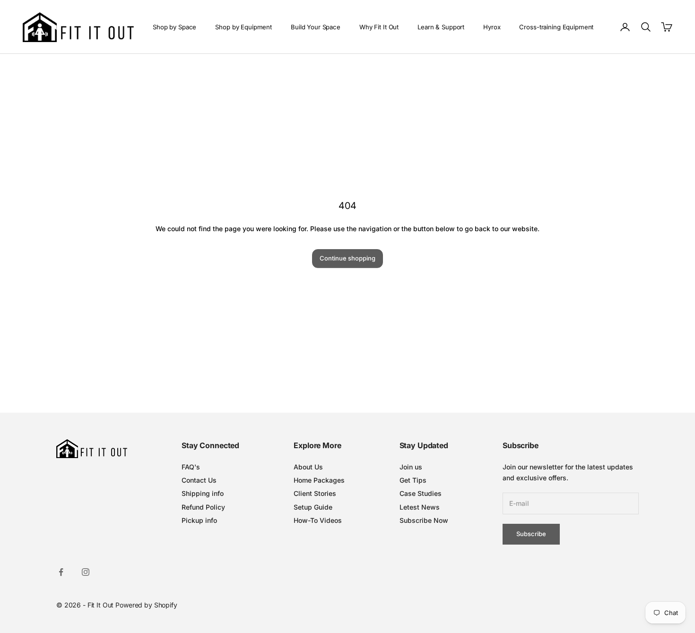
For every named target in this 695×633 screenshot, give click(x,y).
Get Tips (413, 480)
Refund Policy (203, 507)
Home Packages (319, 480)
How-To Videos (318, 520)
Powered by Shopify (146, 605)
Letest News (420, 507)
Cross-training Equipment (556, 27)
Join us (411, 467)
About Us (308, 467)
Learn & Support (440, 27)
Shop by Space (174, 27)
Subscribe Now (424, 520)
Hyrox (491, 27)
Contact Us (199, 480)
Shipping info (203, 493)
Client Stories (315, 493)
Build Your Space (315, 27)
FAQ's (191, 467)
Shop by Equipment (243, 27)
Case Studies (421, 493)
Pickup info (199, 520)
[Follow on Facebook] (61, 572)
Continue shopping (347, 258)
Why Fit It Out (379, 27)
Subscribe (531, 534)
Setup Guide (313, 507)
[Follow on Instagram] (85, 572)
